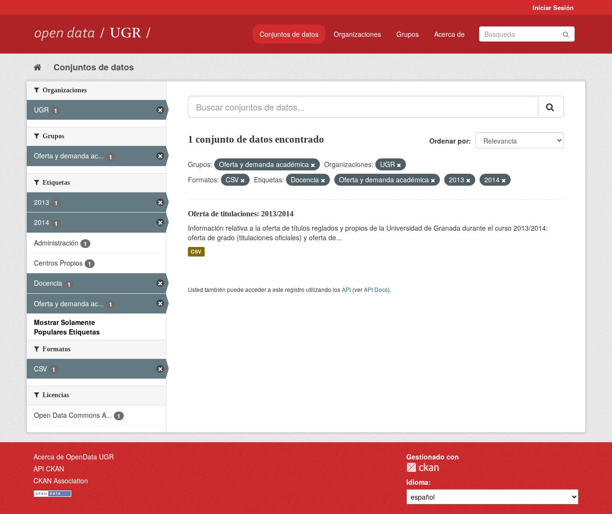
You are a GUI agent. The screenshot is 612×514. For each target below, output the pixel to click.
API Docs (376, 289)
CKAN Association (60, 480)
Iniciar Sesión (553, 7)
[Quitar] (313, 164)
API (346, 289)
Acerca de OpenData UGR (73, 456)
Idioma (417, 482)
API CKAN (48, 468)
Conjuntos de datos (289, 34)
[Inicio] (37, 66)
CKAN (422, 467)
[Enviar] (566, 33)
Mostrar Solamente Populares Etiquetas (67, 326)
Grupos (407, 34)
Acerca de (449, 34)
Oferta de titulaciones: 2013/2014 (241, 214)
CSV (196, 251)
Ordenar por (449, 140)
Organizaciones (357, 34)
